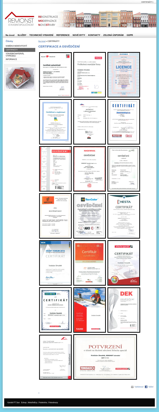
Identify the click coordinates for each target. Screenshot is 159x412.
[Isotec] (124, 100)
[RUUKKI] (90, 333)
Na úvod (41, 41)
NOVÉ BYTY (79, 35)
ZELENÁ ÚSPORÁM (113, 35)
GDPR (130, 35)
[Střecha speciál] (105, 380)
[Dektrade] (55, 147)
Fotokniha (43, 402)
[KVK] (90, 286)
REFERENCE (63, 35)
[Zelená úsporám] (55, 100)
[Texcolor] (90, 239)
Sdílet (150, 387)
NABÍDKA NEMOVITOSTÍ (16, 46)
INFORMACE (11, 59)
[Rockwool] (90, 147)
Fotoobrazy (53, 402)
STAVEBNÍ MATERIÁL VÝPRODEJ (15, 55)
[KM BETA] (55, 333)
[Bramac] (124, 286)
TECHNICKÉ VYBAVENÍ (41, 35)
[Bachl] (90, 100)
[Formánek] (55, 239)
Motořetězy (32, 402)
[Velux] (90, 98)
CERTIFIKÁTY (12, 50)
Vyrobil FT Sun (13, 402)
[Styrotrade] (124, 147)
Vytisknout (139, 387)
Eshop (24, 402)
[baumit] (55, 98)
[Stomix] (124, 98)
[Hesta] (124, 239)
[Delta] (55, 286)
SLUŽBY (22, 35)
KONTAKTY (94, 35)
